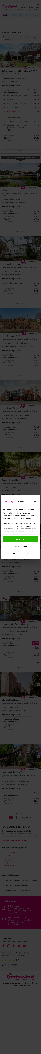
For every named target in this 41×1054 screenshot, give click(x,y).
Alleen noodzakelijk (20, 554)
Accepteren (20, 539)
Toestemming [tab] (8, 502)
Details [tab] (21, 502)
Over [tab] (34, 502)
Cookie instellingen (19, 546)
